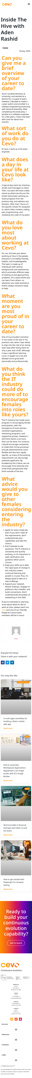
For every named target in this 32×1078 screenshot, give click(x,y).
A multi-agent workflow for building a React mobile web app (15, 721)
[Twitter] (16, 1019)
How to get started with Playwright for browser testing (13, 882)
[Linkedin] (11, 1019)
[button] (28, 4)
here (4, 610)
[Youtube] (20, 1019)
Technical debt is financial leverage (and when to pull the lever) (15, 828)
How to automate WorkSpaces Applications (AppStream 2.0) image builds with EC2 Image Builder (14, 771)
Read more (8, 728)
